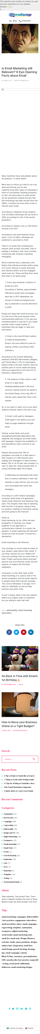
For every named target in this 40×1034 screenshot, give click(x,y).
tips (3, 953)
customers (18, 956)
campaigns (21, 917)
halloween (6, 967)
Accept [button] (9, 7)
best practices (8, 920)
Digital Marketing (10, 837)
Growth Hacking (20, 730)
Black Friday (7, 956)
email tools (15, 938)
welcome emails (8, 942)
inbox (19, 924)
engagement (20, 920)
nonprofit (34, 960)
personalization (30, 956)
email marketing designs (21, 967)
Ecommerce (8, 840)
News (21, 684)
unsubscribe (12, 960)
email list (6, 938)
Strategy (31, 949)
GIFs (4, 960)
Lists (5, 863)
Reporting (7, 871)
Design (23, 938)
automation (27, 927)
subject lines (7, 945)
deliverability (12, 610)
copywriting (7, 927)
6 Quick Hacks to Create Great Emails (18, 791)
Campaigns (8, 821)
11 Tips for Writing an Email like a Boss (19, 783)
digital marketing (19, 931)
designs (34, 942)
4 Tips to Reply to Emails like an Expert (19, 776)
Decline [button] (3, 7)
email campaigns (29, 924)
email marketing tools (22, 935)
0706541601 (26, 21)
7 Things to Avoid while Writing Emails (19, 780)
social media (7, 935)
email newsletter (9, 924)
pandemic (25, 942)
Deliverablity (8, 829)
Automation (8, 814)
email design (7, 949)
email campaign (12, 953)
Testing (6, 878)
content (23, 953)
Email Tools (8, 848)
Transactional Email (11, 882)
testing (5, 963)
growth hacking (20, 949)
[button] (0, 9)
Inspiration (8, 859)
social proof (14, 963)
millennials (25, 963)
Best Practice (9, 818)
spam (18, 942)
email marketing (25, 610)
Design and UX (9, 833)
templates (17, 927)
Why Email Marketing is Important (17, 787)
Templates (7, 874)
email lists (28, 945)
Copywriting (8, 825)
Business (31, 938)
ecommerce (6, 931)
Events (6, 852)
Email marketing (21, 80)
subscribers (6, 613)
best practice (23, 960)
